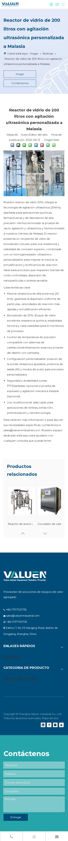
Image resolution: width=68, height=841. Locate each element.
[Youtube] (61, 724)
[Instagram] (55, 724)
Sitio (56, 140)
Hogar (20, 74)
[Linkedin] (43, 724)
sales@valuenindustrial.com (23, 615)
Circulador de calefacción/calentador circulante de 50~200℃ (51, 524)
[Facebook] (49, 724)
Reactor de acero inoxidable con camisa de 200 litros (22, 524)
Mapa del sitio (50, 718)
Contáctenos (19, 83)
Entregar (15, 817)
